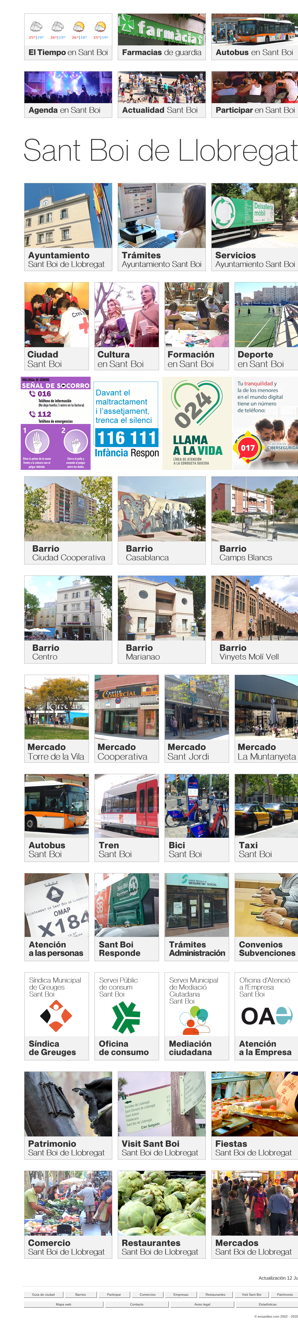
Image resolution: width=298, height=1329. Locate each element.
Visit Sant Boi (251, 1294)
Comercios (148, 1294)
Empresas (180, 1294)
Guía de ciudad (43, 1294)
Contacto (136, 1304)
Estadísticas (268, 1304)
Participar (114, 1294)
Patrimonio (285, 1294)
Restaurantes (215, 1294)
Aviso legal (202, 1304)
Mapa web (63, 1304)
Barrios (80, 1294)
